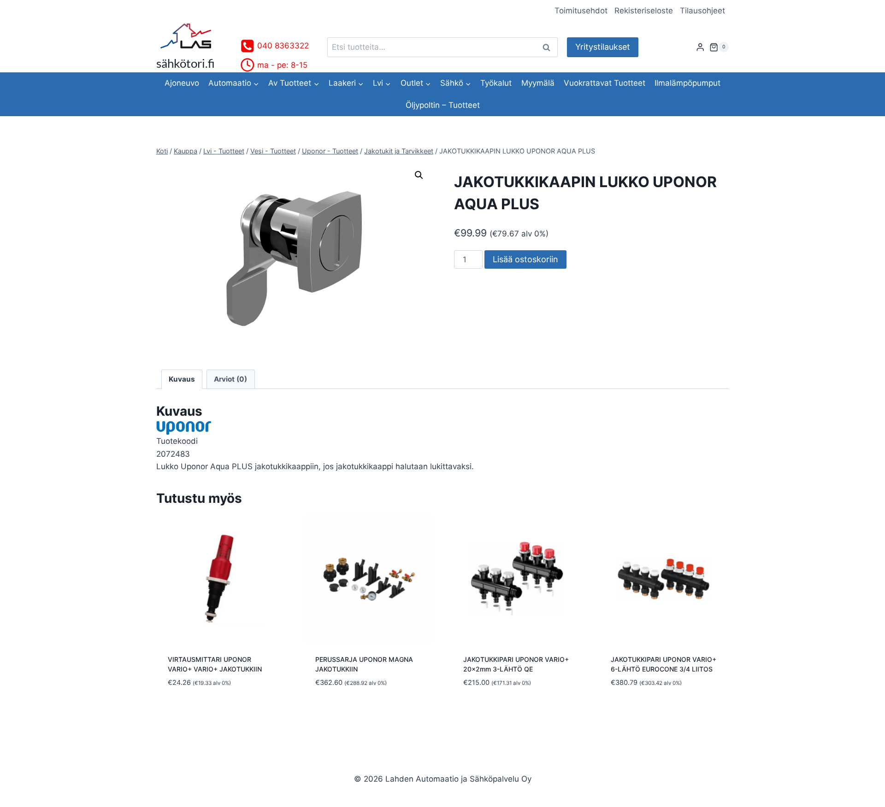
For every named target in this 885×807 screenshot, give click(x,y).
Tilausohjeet (702, 10)
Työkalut (496, 83)
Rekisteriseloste (643, 10)
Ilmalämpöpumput (687, 83)
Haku (549, 47)
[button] (419, 175)
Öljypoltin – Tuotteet (443, 105)
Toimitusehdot (581, 10)
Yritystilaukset (602, 47)
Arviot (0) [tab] (230, 379)
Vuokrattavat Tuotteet (604, 83)
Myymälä (538, 83)
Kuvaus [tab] (182, 379)
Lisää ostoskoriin (525, 259)
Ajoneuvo (182, 83)
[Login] (700, 47)
